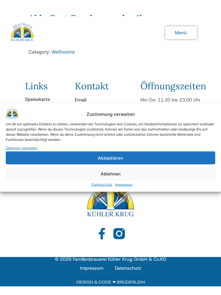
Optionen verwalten (21, 148)
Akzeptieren (110, 157)
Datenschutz (102, 184)
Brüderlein (131, 282)
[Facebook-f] (102, 233)
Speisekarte (37, 99)
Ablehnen (111, 173)
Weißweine (63, 52)
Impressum (123, 184)
